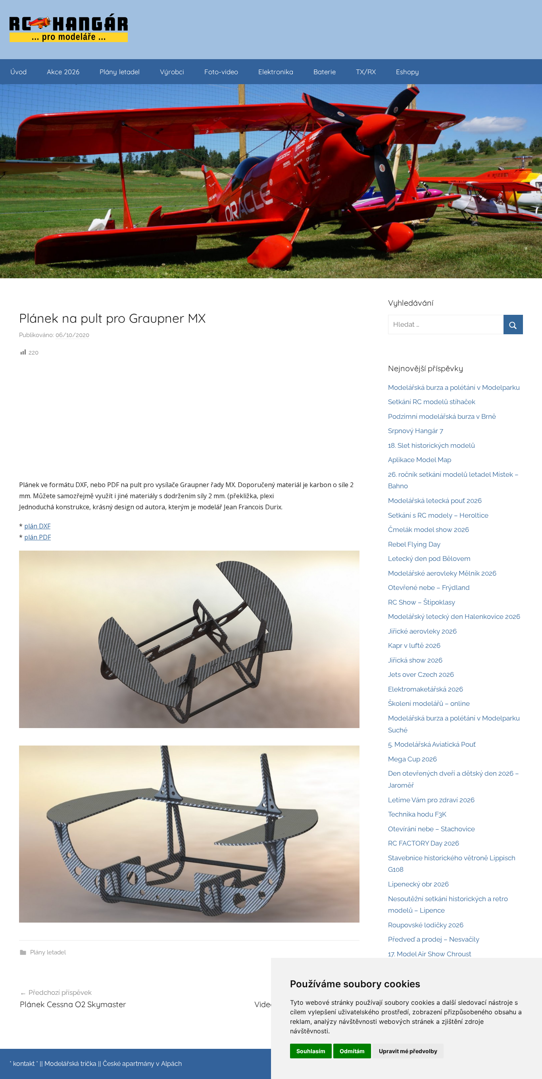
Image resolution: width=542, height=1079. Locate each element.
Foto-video (221, 71)
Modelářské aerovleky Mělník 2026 (442, 573)
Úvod (18, 71)
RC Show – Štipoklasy (421, 602)
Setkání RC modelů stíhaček (431, 402)
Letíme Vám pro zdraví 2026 (431, 800)
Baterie (324, 71)
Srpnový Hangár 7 (415, 431)
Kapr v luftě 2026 (414, 645)
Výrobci (172, 71)
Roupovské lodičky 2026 (425, 925)
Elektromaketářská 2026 (425, 689)
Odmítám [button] (352, 1051)
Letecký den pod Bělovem (429, 559)
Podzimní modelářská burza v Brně (442, 416)
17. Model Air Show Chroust (429, 954)
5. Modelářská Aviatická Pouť (432, 744)
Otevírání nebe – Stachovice (431, 829)
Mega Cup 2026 (412, 759)
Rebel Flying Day (414, 544)
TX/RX (366, 71)
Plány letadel (120, 71)
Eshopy (407, 71)
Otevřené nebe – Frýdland (429, 588)
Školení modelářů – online (429, 703)
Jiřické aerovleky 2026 (422, 631)
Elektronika (275, 71)
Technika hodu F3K (417, 814)
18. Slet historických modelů (431, 445)
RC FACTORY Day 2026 (423, 843)
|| (41, 1063)
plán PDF (37, 537)
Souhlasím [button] (310, 1051)
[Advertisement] (189, 417)
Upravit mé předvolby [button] (408, 1051)
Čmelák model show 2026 (428, 530)
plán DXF (37, 526)
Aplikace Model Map (419, 460)
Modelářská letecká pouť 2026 (435, 501)
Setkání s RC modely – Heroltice (438, 515)
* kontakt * (24, 1063)
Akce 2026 (63, 71)
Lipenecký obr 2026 (418, 884)
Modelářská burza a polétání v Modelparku (454, 387)
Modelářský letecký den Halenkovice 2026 (454, 616)
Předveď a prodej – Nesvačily (433, 939)
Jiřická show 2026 (415, 660)
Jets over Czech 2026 (421, 674)
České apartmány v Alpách (142, 1063)
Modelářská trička (70, 1063)
